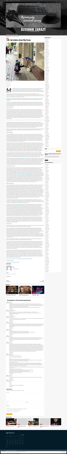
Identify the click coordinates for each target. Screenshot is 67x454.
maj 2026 (46, 168)
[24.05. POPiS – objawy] (38, 290)
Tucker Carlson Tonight (33, 98)
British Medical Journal (24, 158)
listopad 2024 (47, 193)
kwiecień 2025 (47, 186)
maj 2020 (46, 143)
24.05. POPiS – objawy (35, 295)
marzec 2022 (46, 113)
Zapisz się (46, 160)
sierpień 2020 (47, 139)
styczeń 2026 (47, 49)
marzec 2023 (46, 96)
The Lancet (37, 199)
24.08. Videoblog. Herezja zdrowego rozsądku (22, 426)
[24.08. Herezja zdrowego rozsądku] (11, 421)
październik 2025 (47, 53)
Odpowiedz (11, 308)
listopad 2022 (47, 102)
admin (13, 267)
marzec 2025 (46, 63)
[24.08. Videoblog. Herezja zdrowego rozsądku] (22, 421)
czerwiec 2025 (47, 59)
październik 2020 (47, 261)
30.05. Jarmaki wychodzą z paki (24, 295)
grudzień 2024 (47, 67)
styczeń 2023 (47, 99)
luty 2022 (46, 114)
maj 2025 (46, 60)
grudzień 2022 (47, 225)
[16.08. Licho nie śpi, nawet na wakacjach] (33, 421)
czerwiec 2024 (47, 200)
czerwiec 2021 (47, 125)
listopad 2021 (47, 243)
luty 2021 (46, 131)
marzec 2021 (46, 254)
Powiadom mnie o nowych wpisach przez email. (13, 411)
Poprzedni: (8, 281)
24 (7, 443)
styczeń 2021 (47, 132)
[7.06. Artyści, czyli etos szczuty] (12, 290)
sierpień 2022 (47, 106)
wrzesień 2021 (47, 121)
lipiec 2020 (46, 265)
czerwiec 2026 (47, 42)
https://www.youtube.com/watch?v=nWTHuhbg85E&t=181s (16, 385)
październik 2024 (47, 70)
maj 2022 (46, 110)
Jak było (7, 38)
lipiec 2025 (46, 182)
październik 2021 (47, 120)
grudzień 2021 (47, 117)
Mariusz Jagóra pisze (9, 98)
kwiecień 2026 (47, 45)
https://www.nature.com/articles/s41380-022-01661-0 (24, 174)
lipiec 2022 (46, 107)
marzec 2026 (46, 46)
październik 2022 (47, 103)
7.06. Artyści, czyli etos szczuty (11, 295)
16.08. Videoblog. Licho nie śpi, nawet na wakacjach (44, 426)
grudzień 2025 (47, 175)
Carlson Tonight (12, 258)
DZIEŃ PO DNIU (30, 424)
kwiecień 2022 (47, 236)
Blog (14, 0)
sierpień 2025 (47, 56)
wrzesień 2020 (47, 138)
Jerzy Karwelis (11, 260)
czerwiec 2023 (47, 92)
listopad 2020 (47, 135)
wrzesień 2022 (47, 229)
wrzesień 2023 (47, 88)
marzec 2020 (46, 146)
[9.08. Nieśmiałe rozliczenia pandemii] (56, 421)
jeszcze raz (38, 215)
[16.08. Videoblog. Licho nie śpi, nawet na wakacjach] (44, 421)
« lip (6, 446)
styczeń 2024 (47, 82)
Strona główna (11, 0)
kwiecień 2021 (47, 128)
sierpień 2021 (47, 247)
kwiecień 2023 (47, 95)
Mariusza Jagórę (20, 88)
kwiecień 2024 (47, 78)
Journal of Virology (18, 204)
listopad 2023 (47, 85)
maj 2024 (46, 77)
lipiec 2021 (46, 124)
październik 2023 (47, 211)
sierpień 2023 (47, 89)
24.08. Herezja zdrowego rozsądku (10, 426)
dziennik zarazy (33, 29)
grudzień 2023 (47, 84)
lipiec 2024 (46, 74)
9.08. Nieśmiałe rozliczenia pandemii (55, 426)
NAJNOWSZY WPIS (8, 424)
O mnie (16, 0)
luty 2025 (46, 64)
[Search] (60, 34)
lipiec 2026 (46, 41)
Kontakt (19, 0)
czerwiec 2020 (47, 142)
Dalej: (42, 281)
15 (20, 440)
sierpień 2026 (47, 164)
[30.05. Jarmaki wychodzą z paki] (25, 290)
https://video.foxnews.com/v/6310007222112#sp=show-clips (23, 258)
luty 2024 (46, 81)
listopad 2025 (47, 52)
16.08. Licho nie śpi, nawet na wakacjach (33, 426)
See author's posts (15, 268)
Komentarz (7, 392)
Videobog (19, 424)
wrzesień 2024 (47, 71)
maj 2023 (46, 218)
